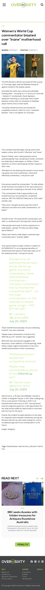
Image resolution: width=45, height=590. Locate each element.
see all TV (22, 545)
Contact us (6, 574)
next (41, 478)
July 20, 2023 (18, 321)
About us (5, 572)
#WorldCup (25, 373)
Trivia (24, 576)
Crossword (26, 572)
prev (37, 478)
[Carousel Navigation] (39, 478)
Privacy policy (7, 579)
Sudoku (25, 574)
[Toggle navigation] (4, 4)
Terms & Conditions (9, 576)
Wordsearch (27, 579)
